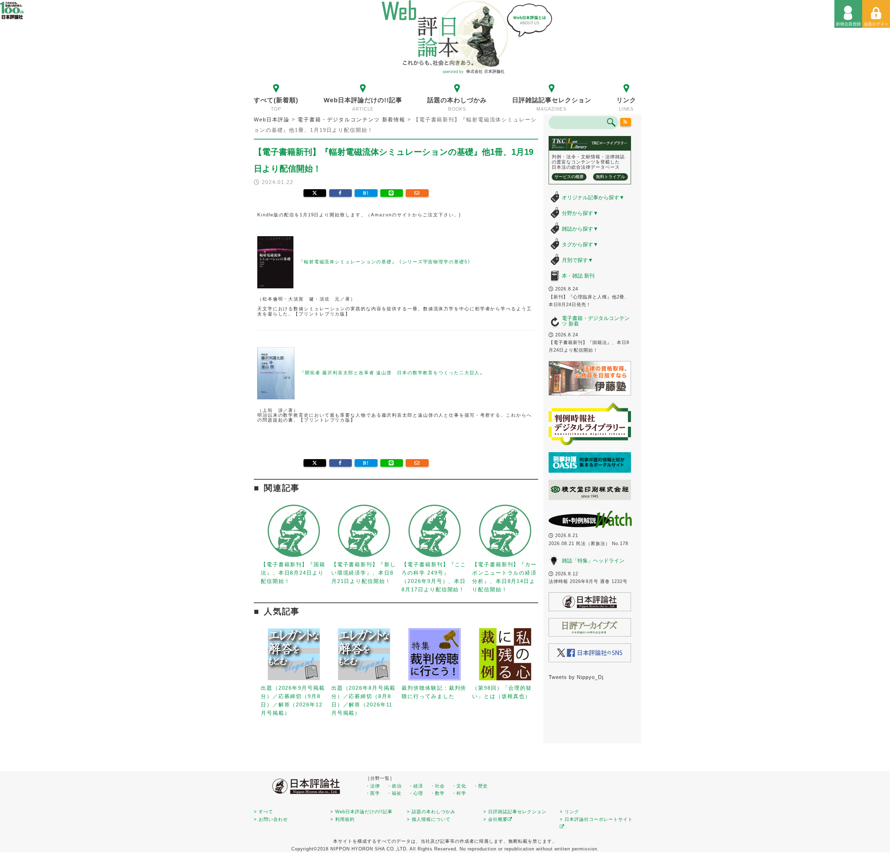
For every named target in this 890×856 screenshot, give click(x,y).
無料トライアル (610, 176)
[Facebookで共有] (340, 193)
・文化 (459, 786)
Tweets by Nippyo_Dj (576, 677)
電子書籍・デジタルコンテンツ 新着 (596, 321)
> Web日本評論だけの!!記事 (361, 811)
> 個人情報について (429, 819)
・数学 (437, 793)
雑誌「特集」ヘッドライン (593, 560)
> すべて (263, 811)
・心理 (415, 793)
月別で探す (577, 260)
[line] (391, 193)
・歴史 (480, 786)
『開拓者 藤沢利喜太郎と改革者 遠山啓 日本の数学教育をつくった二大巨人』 (392, 373)
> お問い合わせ (271, 819)
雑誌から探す (580, 229)
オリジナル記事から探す (593, 197)
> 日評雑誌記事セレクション (515, 811)
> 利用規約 (342, 819)
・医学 (372, 793)
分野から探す (580, 213)
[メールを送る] (417, 193)
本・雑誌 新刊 (578, 276)
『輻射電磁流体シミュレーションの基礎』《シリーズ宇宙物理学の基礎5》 (386, 261)
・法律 (372, 786)
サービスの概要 (569, 176)
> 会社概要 (495, 819)
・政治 (394, 786)
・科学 (459, 793)
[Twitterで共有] (315, 193)
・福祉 (394, 793)
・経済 (415, 786)
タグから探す (580, 244)
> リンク (569, 811)
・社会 (437, 786)
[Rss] (625, 122)
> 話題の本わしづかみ (431, 811)
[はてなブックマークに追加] (366, 193)
